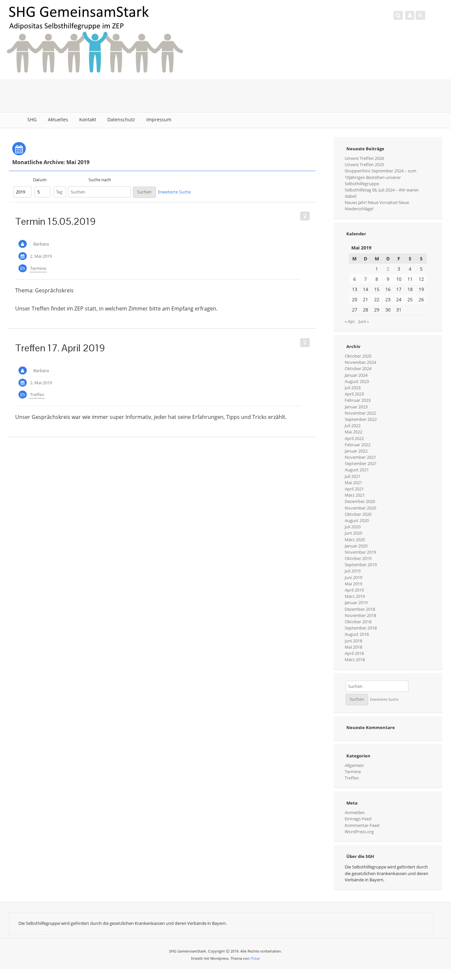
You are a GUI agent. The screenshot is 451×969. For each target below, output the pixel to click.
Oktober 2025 (358, 356)
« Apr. (350, 321)
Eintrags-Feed (358, 819)
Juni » (364, 321)
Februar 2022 (357, 445)
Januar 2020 (356, 546)
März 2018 (355, 659)
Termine (38, 268)
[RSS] (420, 15)
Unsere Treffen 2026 (364, 158)
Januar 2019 (356, 602)
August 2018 (357, 634)
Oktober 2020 (358, 514)
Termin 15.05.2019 (55, 221)
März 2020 (355, 540)
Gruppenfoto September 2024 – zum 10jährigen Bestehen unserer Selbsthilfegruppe (380, 177)
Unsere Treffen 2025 (364, 164)
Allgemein (354, 765)
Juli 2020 (353, 527)
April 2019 (354, 590)
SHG (32, 119)
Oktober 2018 (358, 622)
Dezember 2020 (360, 501)
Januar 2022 (356, 451)
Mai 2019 (353, 584)
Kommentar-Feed (362, 825)
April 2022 (354, 438)
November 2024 (360, 362)
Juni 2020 (353, 533)
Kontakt (87, 119)
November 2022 (360, 413)
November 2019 (360, 552)
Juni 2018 (353, 641)
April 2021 (354, 489)
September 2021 (361, 463)
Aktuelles (58, 119)
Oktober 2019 (358, 558)
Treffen (37, 394)
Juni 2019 (353, 577)
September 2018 (361, 628)
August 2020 (357, 520)
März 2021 (355, 495)
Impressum (158, 119)
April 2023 (354, 394)
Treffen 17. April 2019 (60, 347)
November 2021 (360, 457)
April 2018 (354, 653)
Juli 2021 (353, 476)
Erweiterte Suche (174, 192)
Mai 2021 (353, 482)
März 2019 (355, 596)
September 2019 (361, 565)
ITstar (255, 958)
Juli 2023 (353, 388)
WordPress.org (359, 832)
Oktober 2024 (358, 368)
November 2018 (360, 615)
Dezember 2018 (360, 609)
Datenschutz (121, 119)
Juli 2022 (353, 425)
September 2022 (361, 419)
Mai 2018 (353, 647)
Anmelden (355, 812)
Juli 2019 (353, 571)
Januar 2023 (356, 407)
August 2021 (357, 470)
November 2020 (360, 508)
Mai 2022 (353, 432)
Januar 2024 (356, 375)
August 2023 (357, 381)
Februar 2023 (357, 400)
